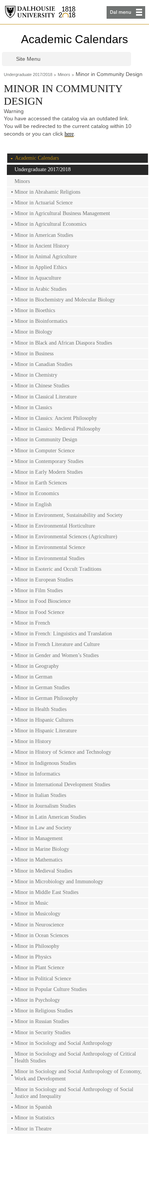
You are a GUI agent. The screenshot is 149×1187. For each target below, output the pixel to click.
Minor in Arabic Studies (40, 289)
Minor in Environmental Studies (49, 558)
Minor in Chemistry (36, 375)
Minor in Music (31, 903)
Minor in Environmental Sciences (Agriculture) (66, 536)
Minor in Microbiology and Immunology (59, 881)
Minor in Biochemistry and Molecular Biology (65, 300)
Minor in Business (34, 353)
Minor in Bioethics (35, 310)
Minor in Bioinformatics (41, 321)
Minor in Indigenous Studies (45, 763)
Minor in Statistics (34, 1118)
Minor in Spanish (33, 1107)
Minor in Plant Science (39, 967)
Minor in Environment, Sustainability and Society (69, 515)
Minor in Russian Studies (42, 1021)
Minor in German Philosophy (46, 698)
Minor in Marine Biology (42, 849)
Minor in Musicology (37, 914)
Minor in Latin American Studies (50, 817)
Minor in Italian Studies (40, 795)
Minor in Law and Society (43, 828)
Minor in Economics (37, 493)
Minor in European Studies (44, 580)
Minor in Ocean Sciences (41, 935)
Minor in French (32, 623)
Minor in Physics (33, 957)
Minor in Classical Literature (46, 397)
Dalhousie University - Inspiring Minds (40, 12)
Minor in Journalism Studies (45, 806)
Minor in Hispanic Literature (46, 731)
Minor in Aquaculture (38, 278)
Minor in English (33, 504)
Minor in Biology (33, 332)
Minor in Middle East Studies (46, 892)
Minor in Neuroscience (39, 925)
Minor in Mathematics (38, 860)
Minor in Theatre (33, 1129)
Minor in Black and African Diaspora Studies (63, 343)
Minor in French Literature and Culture (57, 644)
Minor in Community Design (46, 439)
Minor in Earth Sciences (41, 483)
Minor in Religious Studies (44, 1011)
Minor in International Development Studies (62, 784)
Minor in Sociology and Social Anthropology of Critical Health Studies (75, 1057)
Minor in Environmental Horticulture (55, 526)
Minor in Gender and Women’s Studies (57, 655)
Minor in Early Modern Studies (49, 472)
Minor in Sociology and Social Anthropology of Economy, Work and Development (78, 1075)
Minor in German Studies (42, 687)
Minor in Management (39, 838)
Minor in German (33, 677)
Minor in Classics (33, 407)
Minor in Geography (37, 666)
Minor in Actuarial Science (44, 203)
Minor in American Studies (44, 235)
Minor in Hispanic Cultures (44, 720)
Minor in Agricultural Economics (50, 224)
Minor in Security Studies (42, 1032)
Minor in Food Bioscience (43, 601)
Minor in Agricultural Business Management (62, 213)
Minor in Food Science (39, 612)
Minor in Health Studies (40, 709)
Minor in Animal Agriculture (46, 256)
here (69, 134)
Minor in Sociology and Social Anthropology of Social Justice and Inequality (74, 1093)
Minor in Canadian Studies (43, 364)
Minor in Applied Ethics (41, 267)
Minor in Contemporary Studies (49, 461)
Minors (64, 74)
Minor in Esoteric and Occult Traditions (58, 569)
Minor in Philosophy (37, 946)
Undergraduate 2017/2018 (28, 74)
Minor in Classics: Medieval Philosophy (57, 429)
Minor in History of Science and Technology (63, 752)
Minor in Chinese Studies (42, 386)
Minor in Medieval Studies (43, 871)
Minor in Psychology (37, 1000)
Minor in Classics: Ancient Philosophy (56, 418)
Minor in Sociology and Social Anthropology (63, 1043)
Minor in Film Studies (39, 590)
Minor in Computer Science (44, 450)
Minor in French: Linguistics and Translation (63, 633)
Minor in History (33, 741)
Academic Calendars (74, 39)
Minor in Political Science (43, 978)
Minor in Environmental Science (50, 547)
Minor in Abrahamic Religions (47, 192)
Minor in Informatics (37, 774)
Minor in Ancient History (42, 246)
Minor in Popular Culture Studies (51, 989)
